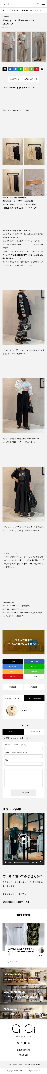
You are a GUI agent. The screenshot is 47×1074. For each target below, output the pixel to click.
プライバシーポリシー (14, 1064)
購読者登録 (23, 1055)
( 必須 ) (15, 744)
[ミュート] (37, 862)
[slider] (21, 862)
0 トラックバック (34, 732)
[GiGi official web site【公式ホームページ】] (6, 3)
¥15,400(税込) (15, 197)
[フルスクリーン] (41, 862)
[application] (23, 839)
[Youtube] (25, 1043)
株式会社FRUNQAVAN (32, 1064)
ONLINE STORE (23, 1050)
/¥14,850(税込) (19, 204)
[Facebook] (22, 1043)
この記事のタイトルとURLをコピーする (23, 79)
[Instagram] (18, 1043)
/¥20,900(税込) (18, 201)
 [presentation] (42, 920)
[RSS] (29, 1043)
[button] (24, 839)
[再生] (6, 862)
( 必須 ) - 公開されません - (16, 752)
